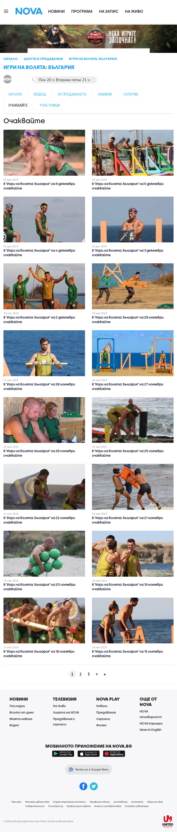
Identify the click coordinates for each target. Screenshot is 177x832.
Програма (82, 11)
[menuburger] (6, 11)
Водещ (40, 94)
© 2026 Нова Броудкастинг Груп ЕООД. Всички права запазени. (38, 821)
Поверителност (34, 806)
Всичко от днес (21, 712)
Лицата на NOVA (66, 712)
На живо (134, 11)
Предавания (106, 712)
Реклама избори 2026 (37, 801)
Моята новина (20, 719)
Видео (14, 725)
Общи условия (155, 801)
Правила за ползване (79, 806)
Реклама (16, 801)
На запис (109, 11)
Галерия (130, 94)
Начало (15, 94)
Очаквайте (18, 105)
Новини (56, 11)
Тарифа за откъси (99, 801)
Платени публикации (137, 806)
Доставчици (121, 801)
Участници (50, 105)
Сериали (103, 719)
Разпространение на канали (69, 801)
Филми (101, 725)
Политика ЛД (55, 806)
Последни (17, 706)
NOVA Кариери (151, 723)
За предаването (71, 94)
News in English (150, 729)
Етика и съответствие (107, 806)
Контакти (137, 801)
